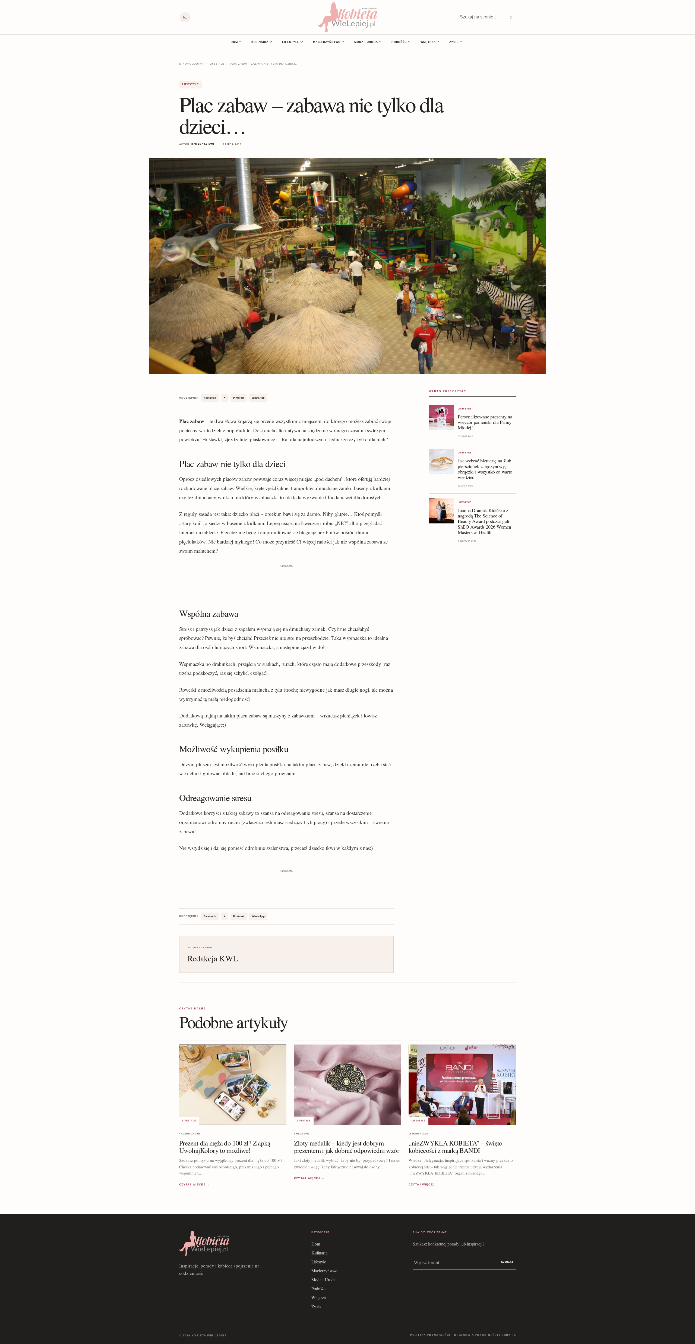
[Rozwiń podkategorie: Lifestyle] (301, 41)
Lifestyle (290, 41)
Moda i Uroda (366, 41)
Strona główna (191, 63)
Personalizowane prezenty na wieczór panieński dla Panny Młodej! (485, 422)
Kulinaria (259, 41)
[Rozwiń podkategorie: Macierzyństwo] (343, 41)
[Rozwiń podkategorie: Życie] (461, 41)
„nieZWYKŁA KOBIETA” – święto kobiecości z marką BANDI (456, 1147)
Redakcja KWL (203, 144)
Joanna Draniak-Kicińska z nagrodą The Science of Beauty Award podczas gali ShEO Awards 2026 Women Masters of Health (484, 521)
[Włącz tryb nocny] (185, 17)
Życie (454, 41)
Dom (234, 41)
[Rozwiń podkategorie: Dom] (240, 41)
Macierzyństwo (327, 41)
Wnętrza (428, 41)
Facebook (210, 397)
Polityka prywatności (430, 1335)
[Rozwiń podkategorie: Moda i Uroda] (380, 41)
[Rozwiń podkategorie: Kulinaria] (270, 41)
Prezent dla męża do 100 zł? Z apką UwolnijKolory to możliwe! (224, 1147)
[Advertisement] (286, 581)
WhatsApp (258, 397)
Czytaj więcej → (194, 1184)
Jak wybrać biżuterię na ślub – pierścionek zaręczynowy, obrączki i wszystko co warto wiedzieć (486, 468)
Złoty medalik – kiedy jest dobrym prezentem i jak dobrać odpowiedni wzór (346, 1147)
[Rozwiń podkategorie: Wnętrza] (438, 41)
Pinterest (238, 397)
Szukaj (507, 1262)
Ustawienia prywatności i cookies (485, 1335)
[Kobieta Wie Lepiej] (347, 17)
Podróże (399, 41)
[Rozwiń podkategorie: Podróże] (409, 41)
